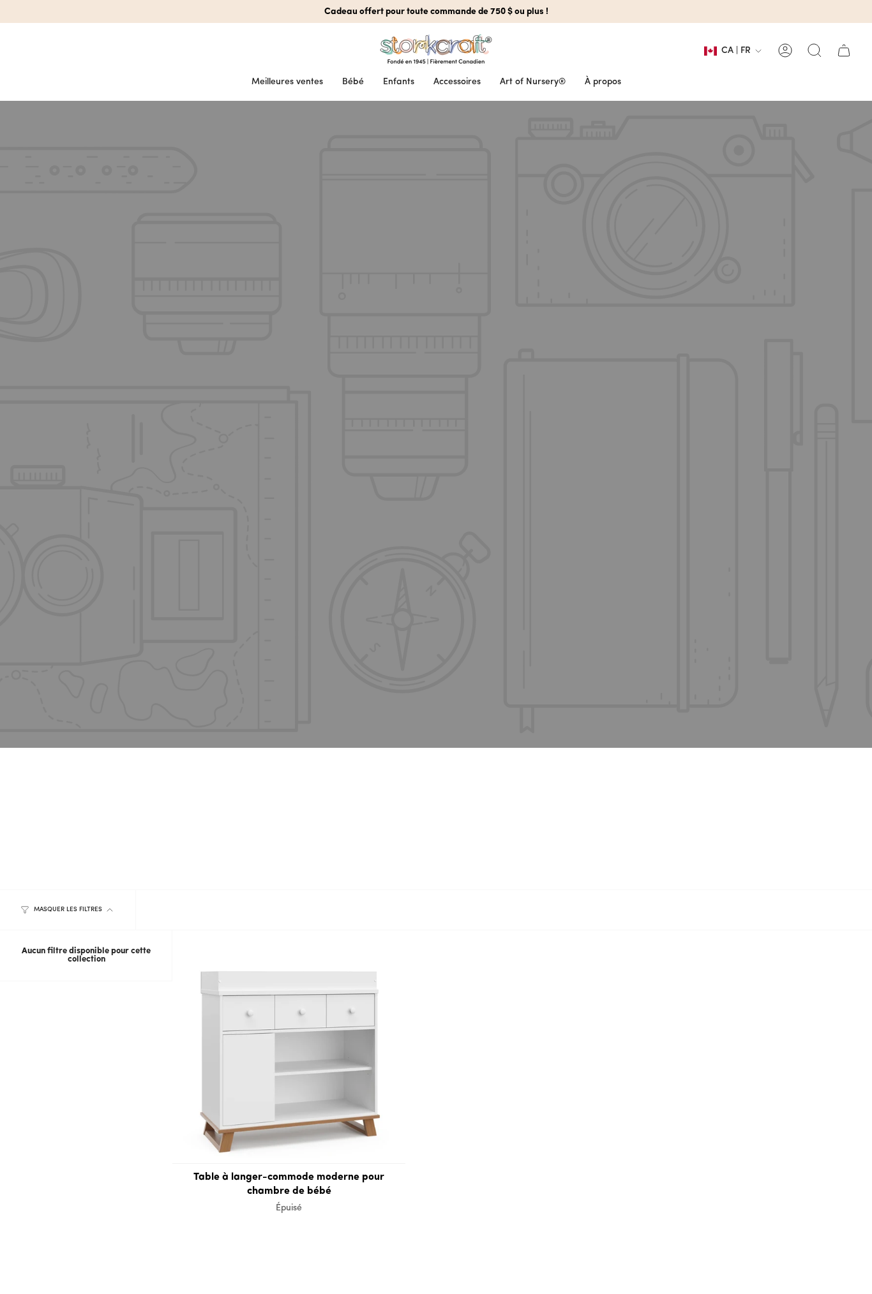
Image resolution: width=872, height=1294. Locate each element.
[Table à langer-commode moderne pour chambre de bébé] (288, 1046)
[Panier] (844, 50)
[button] (353, 83)
